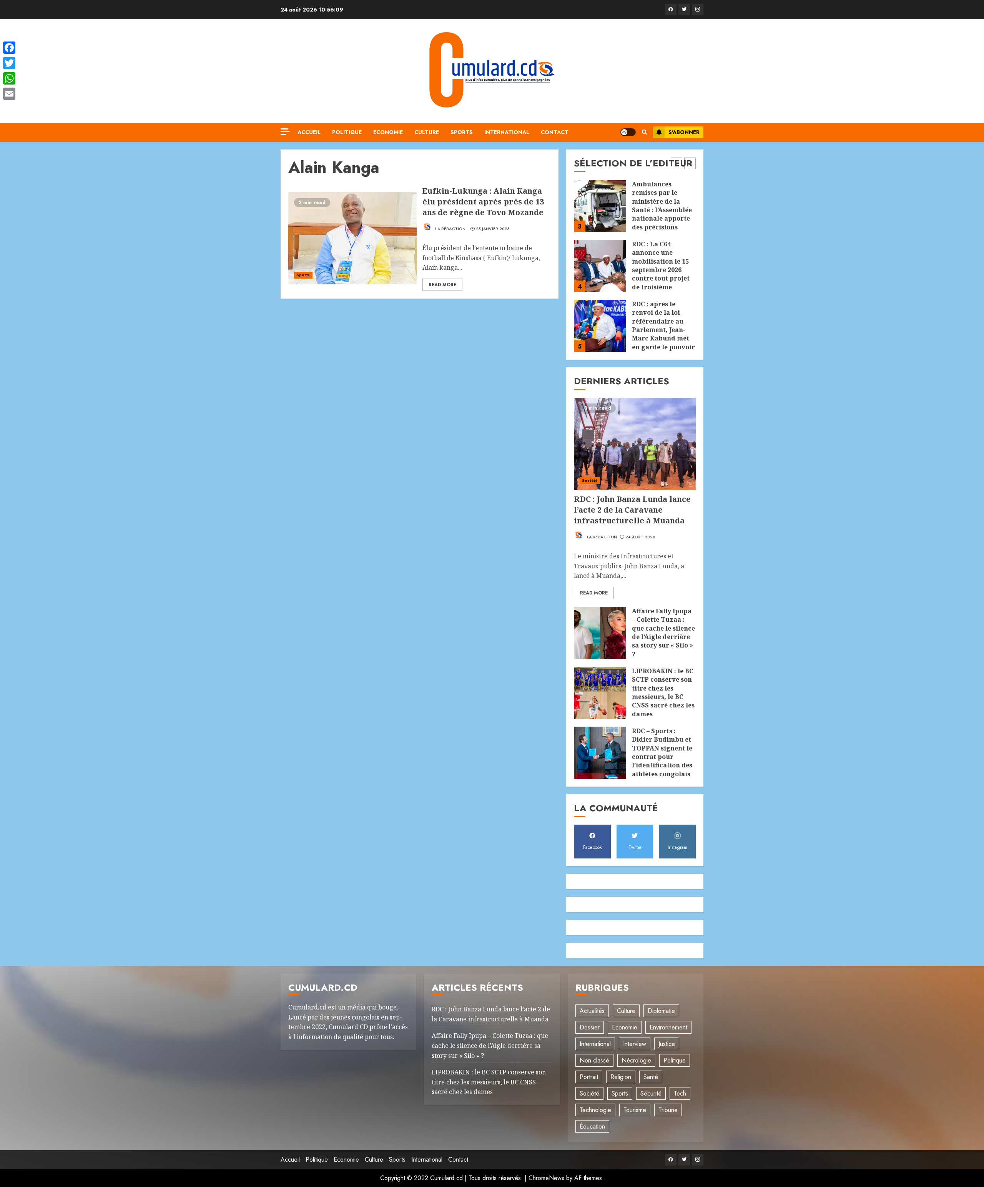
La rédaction (449, 229)
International (506, 132)
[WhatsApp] (9, 78)
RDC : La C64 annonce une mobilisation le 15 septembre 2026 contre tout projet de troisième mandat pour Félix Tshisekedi (661, 274)
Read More (442, 284)
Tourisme (634, 1110)
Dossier (590, 1027)
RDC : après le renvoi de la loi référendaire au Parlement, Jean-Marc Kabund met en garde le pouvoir (663, 325)
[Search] (644, 132)
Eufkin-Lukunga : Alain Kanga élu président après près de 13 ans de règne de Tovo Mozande (483, 201)
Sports (461, 132)
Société (590, 480)
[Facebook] (670, 9)
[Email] (9, 93)
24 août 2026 (640, 537)
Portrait (589, 1076)
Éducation (592, 1126)
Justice (666, 1043)
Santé (650, 1076)
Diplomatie (661, 1010)
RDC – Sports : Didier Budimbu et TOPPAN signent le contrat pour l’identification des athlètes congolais (662, 752)
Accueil (309, 132)
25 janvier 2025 (493, 229)
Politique (347, 132)
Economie (388, 132)
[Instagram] (697, 9)
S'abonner (684, 132)
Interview (634, 1043)
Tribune (668, 1110)
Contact (554, 132)
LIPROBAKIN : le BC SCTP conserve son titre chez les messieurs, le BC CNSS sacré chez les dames (663, 692)
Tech (680, 1093)
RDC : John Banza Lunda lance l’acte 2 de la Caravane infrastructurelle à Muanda (632, 510)
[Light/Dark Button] (628, 132)
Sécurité (651, 1093)
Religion (620, 1076)
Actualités (592, 1010)
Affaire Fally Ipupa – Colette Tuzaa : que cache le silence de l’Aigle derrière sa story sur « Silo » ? (663, 632)
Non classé (594, 1060)
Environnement (668, 1027)
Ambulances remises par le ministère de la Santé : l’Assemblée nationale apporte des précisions (662, 205)
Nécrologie (636, 1060)
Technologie (595, 1110)
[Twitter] (684, 9)
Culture (426, 132)
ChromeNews (546, 1178)
